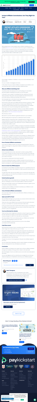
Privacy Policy (4, 383)
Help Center (30, 386)
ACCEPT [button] (22, 399)
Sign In (27, 5)
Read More (4, 333)
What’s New (30, 378)
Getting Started (30, 372)
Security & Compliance (13, 387)
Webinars (29, 377)
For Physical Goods (22, 375)
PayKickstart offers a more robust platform (11, 130)
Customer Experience (12, 379)
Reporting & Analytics (14, 383)
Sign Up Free (31, 348)
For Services (21, 374)
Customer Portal (30, 384)
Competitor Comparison (4, 376)
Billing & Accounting (14, 382)
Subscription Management (13, 375)
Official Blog (30, 374)
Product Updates (16, 9)
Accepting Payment (14, 372)
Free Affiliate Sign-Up (5, 378)
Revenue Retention (14, 380)
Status (29, 381)
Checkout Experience (14, 376)
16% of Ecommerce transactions (15, 111)
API (28, 380)
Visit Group (8, 306)
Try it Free (31, 5)
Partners (29, 383)
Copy (29, 265)
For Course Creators (22, 378)
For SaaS (20, 372)
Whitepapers (30, 375)
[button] (35, 400)
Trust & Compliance (5, 385)
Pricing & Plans (4, 372)
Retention (22, 9)
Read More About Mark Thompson (15, 280)
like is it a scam (9, 47)
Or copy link (5, 262)
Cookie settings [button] (16, 399)
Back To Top (18, 313)
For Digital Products (22, 377)
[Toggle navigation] (35, 5)
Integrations (13, 385)
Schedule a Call (30, 351)
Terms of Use (4, 382)
